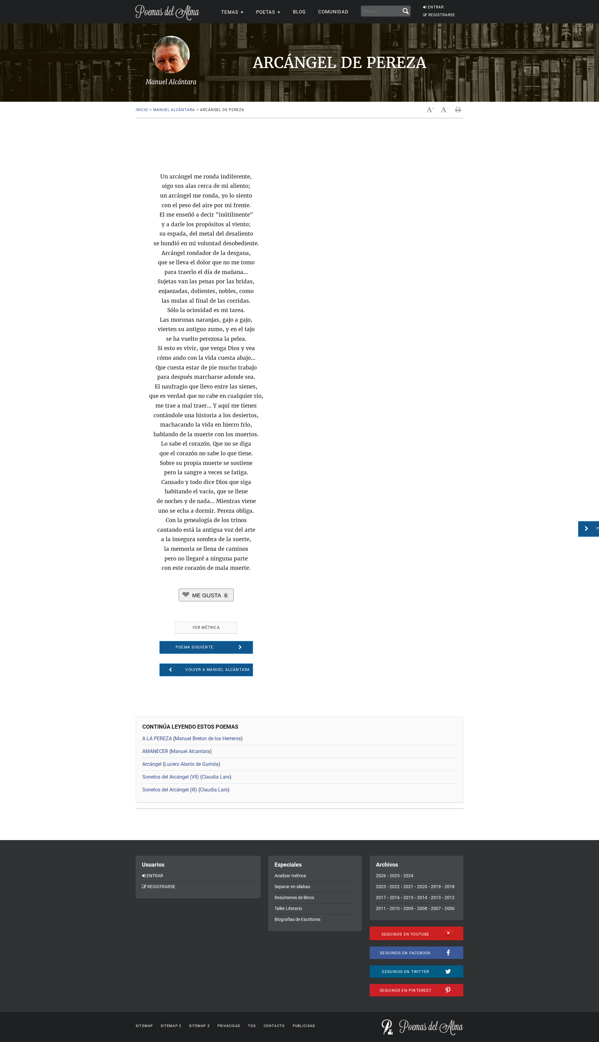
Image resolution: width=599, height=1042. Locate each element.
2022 (395, 886)
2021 (408, 886)
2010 (395, 908)
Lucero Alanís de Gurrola (191, 764)
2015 (408, 897)
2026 (381, 875)
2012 (450, 897)
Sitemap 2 (171, 1026)
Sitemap (144, 1026)
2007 (436, 908)
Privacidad (228, 1026)
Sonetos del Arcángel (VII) (170, 777)
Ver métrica (206, 627)
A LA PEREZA (157, 738)
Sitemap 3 (199, 1026)
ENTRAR (436, 7)
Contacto (274, 1026)
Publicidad (304, 1026)
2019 (436, 886)
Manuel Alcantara (190, 751)
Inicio (142, 110)
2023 (381, 886)
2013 (436, 897)
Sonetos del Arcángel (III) (169, 790)
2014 (422, 897)
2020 (422, 886)
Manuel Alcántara (174, 110)
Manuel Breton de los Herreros (208, 738)
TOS (252, 1026)
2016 (395, 897)
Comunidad (333, 12)
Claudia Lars (216, 777)
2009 (408, 908)
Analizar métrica (290, 875)
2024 (408, 875)
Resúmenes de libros (294, 897)
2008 (422, 908)
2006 (450, 908)
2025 (395, 875)
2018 (450, 886)
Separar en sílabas (292, 886)
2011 (381, 908)
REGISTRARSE (441, 15)
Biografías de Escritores (297, 919)
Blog (299, 12)
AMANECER (155, 751)
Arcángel (152, 764)
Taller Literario (288, 908)
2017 (381, 897)
